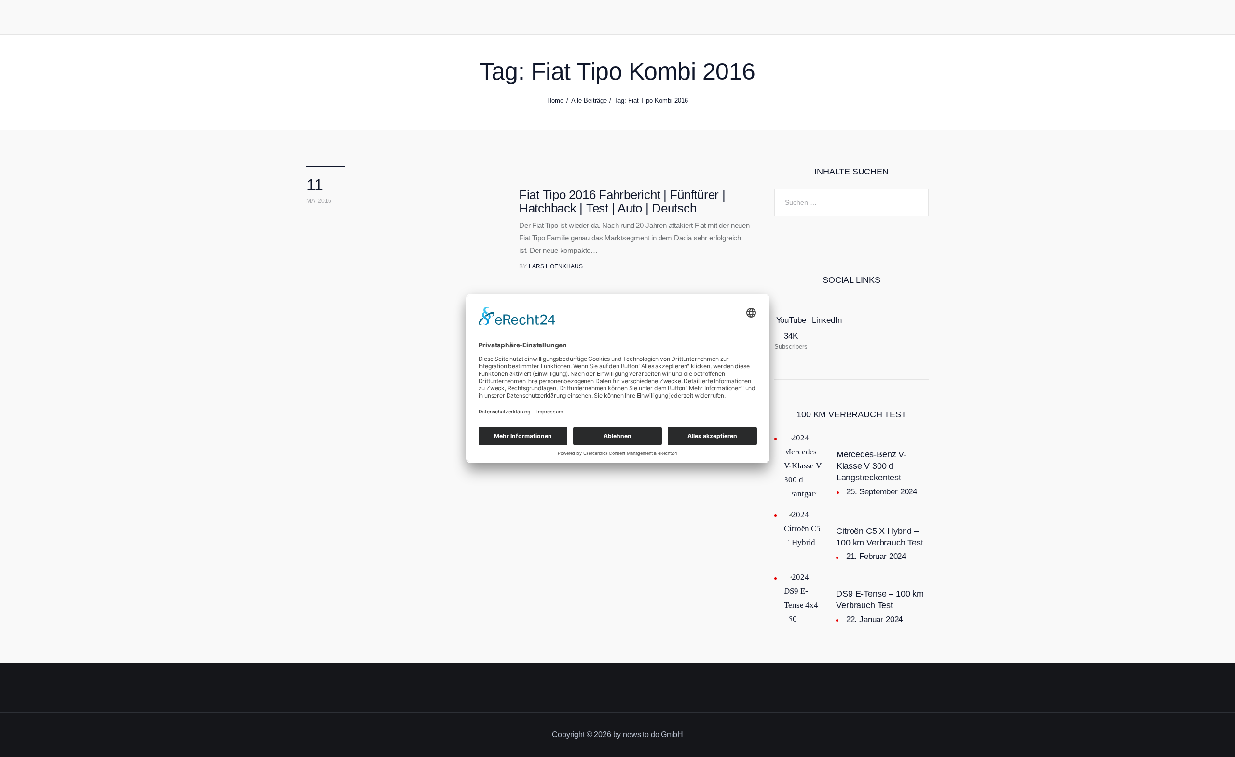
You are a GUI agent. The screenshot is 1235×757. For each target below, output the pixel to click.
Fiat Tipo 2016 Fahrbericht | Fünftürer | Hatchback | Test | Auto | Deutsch (622, 201)
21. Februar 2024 (876, 556)
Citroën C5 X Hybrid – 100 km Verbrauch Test (879, 536)
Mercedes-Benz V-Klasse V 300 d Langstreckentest (871, 466)
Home (555, 100)
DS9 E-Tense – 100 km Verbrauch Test (879, 599)
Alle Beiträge (589, 100)
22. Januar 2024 (874, 619)
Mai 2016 (318, 201)
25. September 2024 (881, 491)
